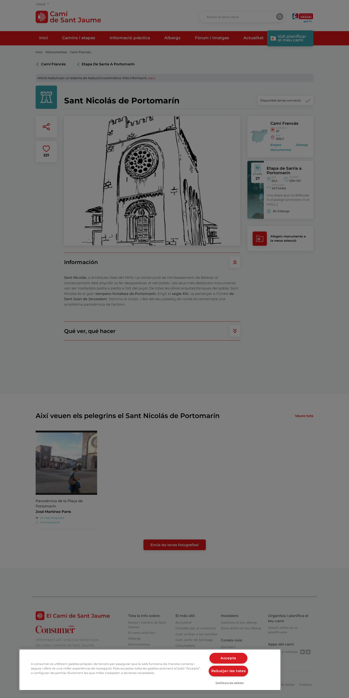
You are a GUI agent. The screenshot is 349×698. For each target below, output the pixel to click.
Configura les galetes (230, 682)
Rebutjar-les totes (228, 671)
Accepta (228, 658)
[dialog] (150, 669)
